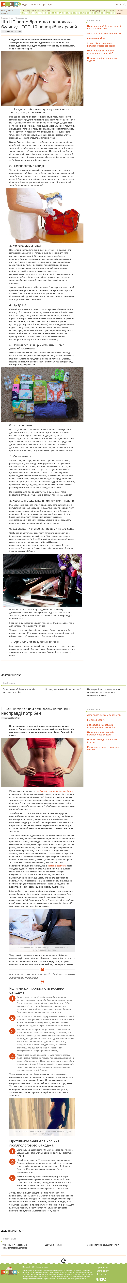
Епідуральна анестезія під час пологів (103, 748)
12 (48, 13)
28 (86, 13)
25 (78, 13)
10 (43, 13)
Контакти (101, 1273)
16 (57, 13)
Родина (25, 4)
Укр (118, 4)
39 (111, 13)
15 (55, 13)
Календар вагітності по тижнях (36, 10)
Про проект (102, 1267)
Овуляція (4, 13)
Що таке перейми (96, 38)
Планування (7, 10)
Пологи (120, 10)
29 (88, 13)
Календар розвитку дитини (102, 10)
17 (60, 13)
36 (104, 13)
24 (76, 13)
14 (53, 13)
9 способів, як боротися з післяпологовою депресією (101, 44)
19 (64, 13)
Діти (50, 4)
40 (114, 13)
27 (83, 13)
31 (93, 13)
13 (50, 13)
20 (67, 13)
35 (102, 13)
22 (72, 13)
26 (81, 13)
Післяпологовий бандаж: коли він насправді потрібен (104, 27)
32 (95, 13)
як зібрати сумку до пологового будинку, (55, 790)
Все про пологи (21, 18)
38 (109, 13)
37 (107, 13)
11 (46, 13)
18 (62, 13)
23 (74, 13)
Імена (119, 13)
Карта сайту (102, 1270)
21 (69, 13)
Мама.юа (4, 18)
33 (97, 13)
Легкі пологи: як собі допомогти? (104, 33)
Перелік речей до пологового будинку (102, 59)
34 (100, 13)
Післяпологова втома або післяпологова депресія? (100, 52)
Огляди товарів (38, 4)
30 (90, 13)
